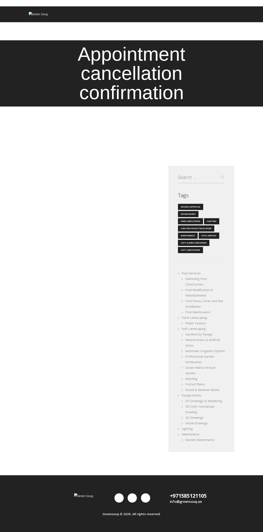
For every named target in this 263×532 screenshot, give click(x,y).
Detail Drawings (196, 423)
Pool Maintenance (197, 312)
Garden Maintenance (200, 440)
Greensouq (111, 514)
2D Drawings (194, 417)
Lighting (211, 221)
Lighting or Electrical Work (196, 228)
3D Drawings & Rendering (203, 401)
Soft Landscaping (190, 250)
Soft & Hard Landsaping (193, 242)
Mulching (191, 379)
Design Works (188, 214)
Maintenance (188, 235)
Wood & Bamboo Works (202, 390)
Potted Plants (195, 384)
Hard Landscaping (190, 221)
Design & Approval (190, 206)
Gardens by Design (198, 334)
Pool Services (209, 235)
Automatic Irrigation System (205, 351)
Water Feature (195, 323)
